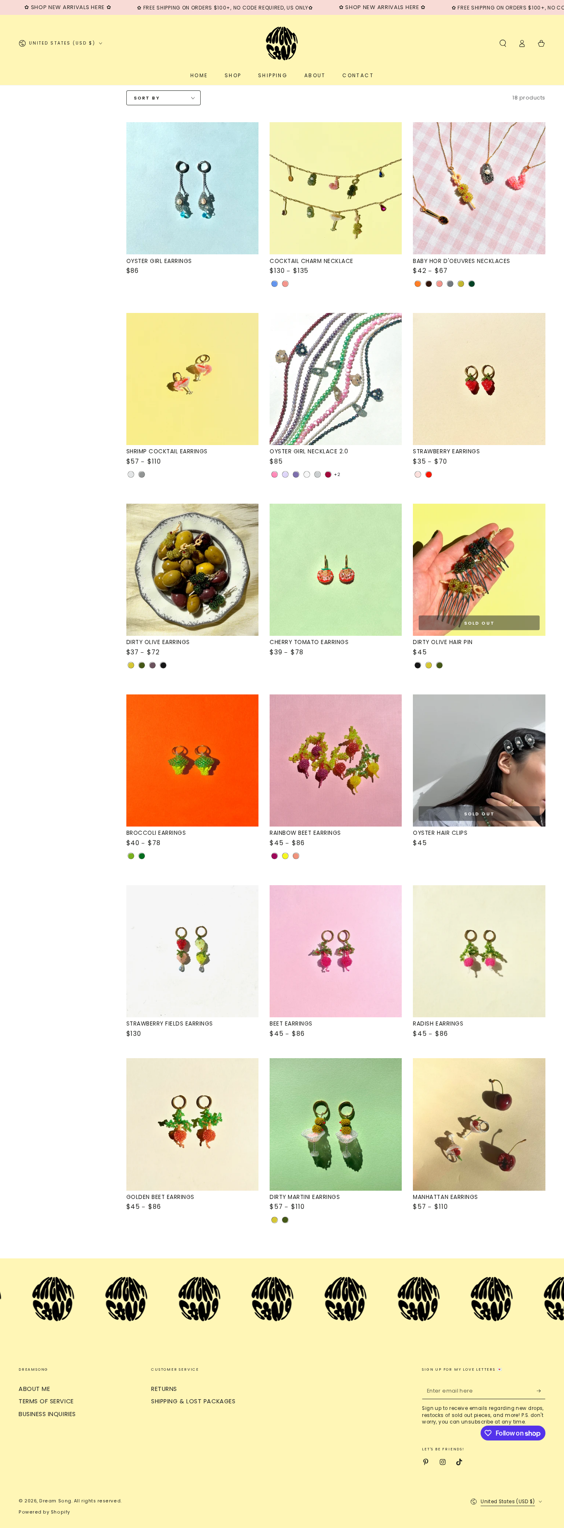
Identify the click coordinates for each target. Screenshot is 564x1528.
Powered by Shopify (44, 1512)
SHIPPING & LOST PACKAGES (193, 1401)
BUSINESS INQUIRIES (47, 1414)
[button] (502, 43)
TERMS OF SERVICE (46, 1401)
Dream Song (55, 1501)
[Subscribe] (541, 1391)
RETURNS (164, 1389)
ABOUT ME (34, 1389)
